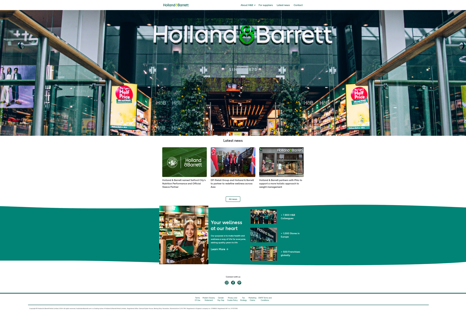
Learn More (218, 249)
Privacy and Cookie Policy (232, 299)
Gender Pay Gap (220, 299)
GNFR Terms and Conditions (265, 299)
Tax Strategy (243, 299)
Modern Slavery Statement (209, 299)
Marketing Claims (252, 299)
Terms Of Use (197, 299)
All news (233, 199)
